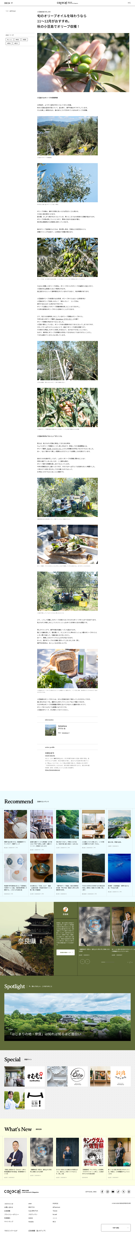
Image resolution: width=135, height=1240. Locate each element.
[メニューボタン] (129, 3)
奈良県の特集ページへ (65, 952)
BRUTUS (31, 1207)
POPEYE (55, 1203)
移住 (17, 39)
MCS (54, 1221)
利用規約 (7, 1218)
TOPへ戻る (116, 1228)
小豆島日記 (44, 12)
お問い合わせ (8, 1207)
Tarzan (55, 1211)
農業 (25, 39)
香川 (16, 43)
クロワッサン (32, 1214)
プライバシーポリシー (11, 1214)
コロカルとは (8, 1204)
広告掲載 (7, 1211)
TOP (7, 11)
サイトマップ (8, 1221)
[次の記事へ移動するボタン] (87, 961)
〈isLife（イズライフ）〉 (54, 449)
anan (30, 1203)
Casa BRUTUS (33, 1211)
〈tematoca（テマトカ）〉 (63, 319)
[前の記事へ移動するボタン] (82, 961)
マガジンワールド (11, 1230)
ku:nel (55, 1214)
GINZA (30, 1218)
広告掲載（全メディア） (37, 1230)
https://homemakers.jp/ (52, 770)
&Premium (56, 1207)
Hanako (31, 1221)
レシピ (10, 39)
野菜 (9, 43)
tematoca (65, 733)
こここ (55, 1218)
